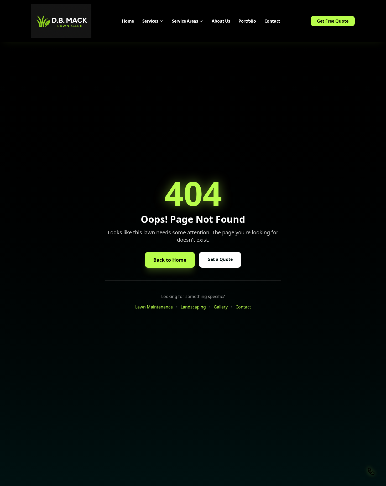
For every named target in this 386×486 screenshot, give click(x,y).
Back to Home (169, 260)
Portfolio (247, 21)
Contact (272, 21)
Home (128, 21)
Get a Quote (220, 259)
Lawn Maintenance (154, 307)
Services (150, 21)
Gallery (221, 307)
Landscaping (193, 307)
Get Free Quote (332, 21)
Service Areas (185, 21)
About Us (221, 21)
